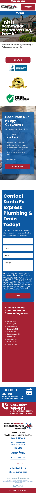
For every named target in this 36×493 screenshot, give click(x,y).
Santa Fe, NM (12, 342)
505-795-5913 (21, 472)
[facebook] (14, 463)
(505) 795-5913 (25, 283)
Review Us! (17, 166)
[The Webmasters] (18, 478)
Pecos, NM (11, 337)
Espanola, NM (12, 329)
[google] (18, 463)
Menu (19, 13)
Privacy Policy (19, 288)
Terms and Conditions (11, 290)
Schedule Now (28, 7)
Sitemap (5, 481)
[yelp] (22, 463)
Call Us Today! (19, 490)
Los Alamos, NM (13, 334)
